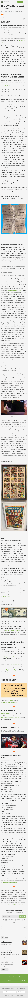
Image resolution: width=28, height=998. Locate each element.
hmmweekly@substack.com (10, 882)
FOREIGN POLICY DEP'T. (6, 944)
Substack (7, 995)
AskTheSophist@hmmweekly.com (10, 717)
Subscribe (20, 1)
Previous (5, 932)
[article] (14, 944)
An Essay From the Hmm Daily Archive (10, 954)
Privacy (12, 988)
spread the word (15, 664)
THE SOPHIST (5, 714)
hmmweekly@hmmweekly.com (10, 670)
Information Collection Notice (15, 920)
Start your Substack (10, 991)
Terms (16, 988)
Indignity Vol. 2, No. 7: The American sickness (8, 941)
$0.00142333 (6, 596)
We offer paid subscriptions (9, 657)
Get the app (20, 991)
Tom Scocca (11, 964)
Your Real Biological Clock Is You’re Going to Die (9, 951)
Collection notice (22, 988)
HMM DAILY (6, 13)
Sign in (25, 1)
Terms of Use (20, 919)
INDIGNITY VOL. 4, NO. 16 (7, 962)
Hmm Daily (14, 563)
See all (4, 969)
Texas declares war (6, 961)
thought (11, 700)
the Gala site (5, 86)
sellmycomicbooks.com (14, 290)
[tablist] (4, 937)
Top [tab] (2, 937)
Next (23, 932)
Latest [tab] (6, 937)
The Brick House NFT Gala (12, 630)
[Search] (25, 937)
